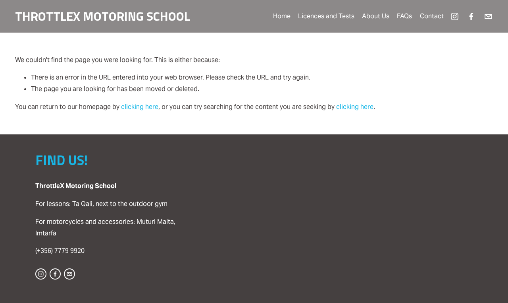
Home (282, 16)
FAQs (404, 16)
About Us (375, 16)
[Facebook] (471, 16)
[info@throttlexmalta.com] (488, 16)
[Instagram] (454, 16)
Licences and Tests (326, 16)
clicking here (139, 107)
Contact (432, 16)
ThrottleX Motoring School (102, 15)
